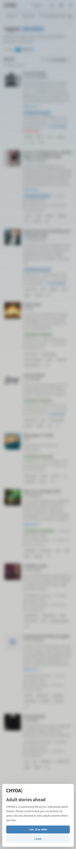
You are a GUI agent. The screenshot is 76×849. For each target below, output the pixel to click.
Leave (38, 838)
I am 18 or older (38, 829)
